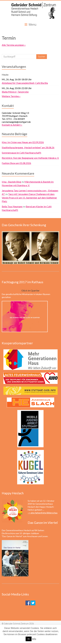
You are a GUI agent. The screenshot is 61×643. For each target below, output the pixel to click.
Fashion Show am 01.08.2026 (16, 163)
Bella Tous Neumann (12, 206)
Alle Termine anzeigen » (14, 45)
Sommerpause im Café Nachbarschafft (21, 152)
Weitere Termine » (11, 96)
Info (34, 638)
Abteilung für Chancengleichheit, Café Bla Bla (25, 82)
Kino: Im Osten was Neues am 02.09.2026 (23, 142)
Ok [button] (28, 639)
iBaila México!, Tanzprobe (15, 91)
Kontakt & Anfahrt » (12, 124)
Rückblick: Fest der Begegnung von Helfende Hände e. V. (30, 157)
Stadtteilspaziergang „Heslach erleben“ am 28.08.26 (28, 147)
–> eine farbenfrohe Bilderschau (42, 512)
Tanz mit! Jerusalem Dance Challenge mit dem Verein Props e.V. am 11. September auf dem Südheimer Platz (29, 198)
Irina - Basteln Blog (11, 181)
